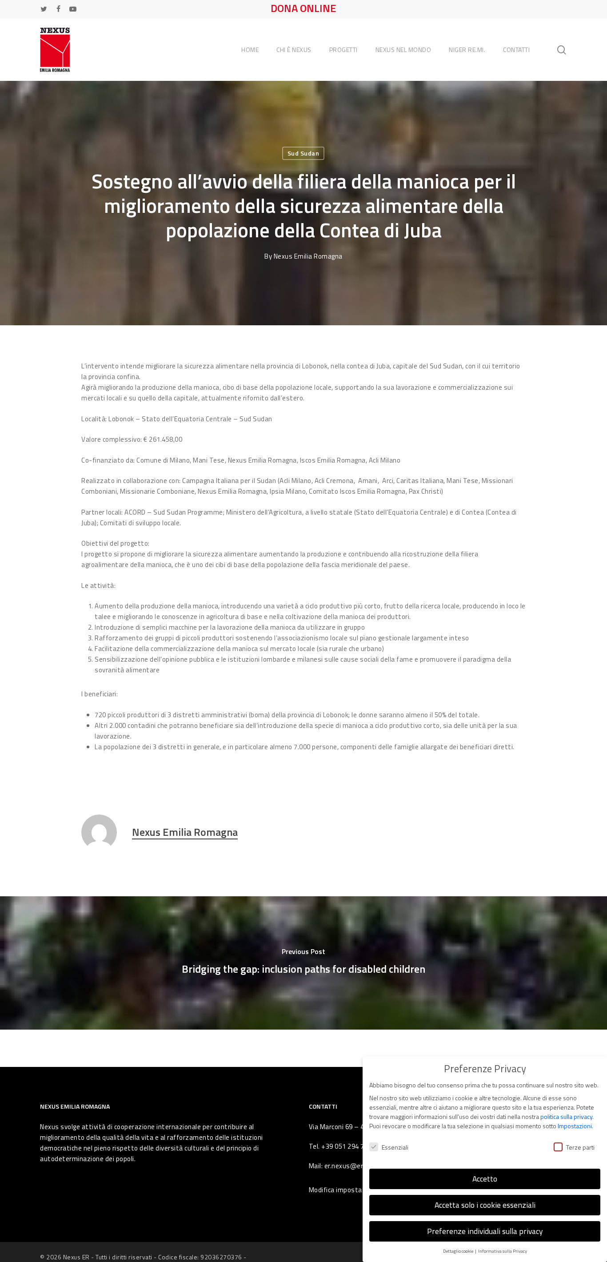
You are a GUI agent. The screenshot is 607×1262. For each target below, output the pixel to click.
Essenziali (395, 1147)
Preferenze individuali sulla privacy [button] (485, 1231)
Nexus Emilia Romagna (308, 256)
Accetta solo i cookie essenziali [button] (485, 1205)
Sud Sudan (303, 153)
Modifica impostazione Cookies (356, 1190)
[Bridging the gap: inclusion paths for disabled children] (303, 963)
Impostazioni (575, 1125)
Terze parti (580, 1147)
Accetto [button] (484, 1179)
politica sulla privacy (566, 1116)
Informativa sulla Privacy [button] (502, 1250)
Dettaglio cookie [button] (458, 1250)
